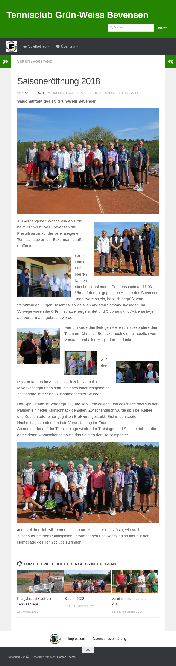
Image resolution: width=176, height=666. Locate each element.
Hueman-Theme (66, 657)
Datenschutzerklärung (109, 639)
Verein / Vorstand (34, 61)
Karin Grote (34, 92)
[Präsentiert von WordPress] (27, 657)
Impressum (76, 639)
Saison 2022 (74, 599)
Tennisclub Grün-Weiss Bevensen (77, 15)
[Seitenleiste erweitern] (5, 61)
